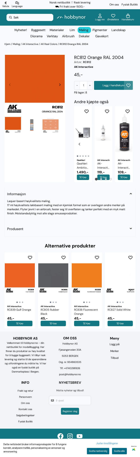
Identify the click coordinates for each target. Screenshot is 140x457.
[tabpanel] (83, 144)
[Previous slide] (10, 84)
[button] (128, 85)
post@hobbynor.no (70, 374)
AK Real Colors (49, 44)
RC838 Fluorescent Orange (86, 312)
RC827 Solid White (119, 309)
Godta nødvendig (98, 451)
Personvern (25, 396)
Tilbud (114, 358)
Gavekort (101, 36)
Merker (114, 351)
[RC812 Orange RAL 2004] (35, 85)
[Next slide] (59, 84)
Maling (17, 44)
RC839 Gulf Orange (19, 309)
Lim (72, 30)
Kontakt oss (25, 409)
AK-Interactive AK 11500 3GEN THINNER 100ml (103, 166)
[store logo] (71, 17)
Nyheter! (21, 30)
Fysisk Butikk (130, 4)
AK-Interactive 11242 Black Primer (124, 166)
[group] (19, 290)
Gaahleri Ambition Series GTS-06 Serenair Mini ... (82, 166)
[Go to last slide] (79, 144)
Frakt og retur (25, 390)
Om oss (114, 4)
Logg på (115, 344)
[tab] (96, 179)
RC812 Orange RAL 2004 (74, 44)
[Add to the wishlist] (87, 111)
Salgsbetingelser (25, 415)
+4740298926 (72, 368)
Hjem (7, 44)
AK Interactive (30, 44)
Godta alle (119, 451)
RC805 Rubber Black (50, 312)
